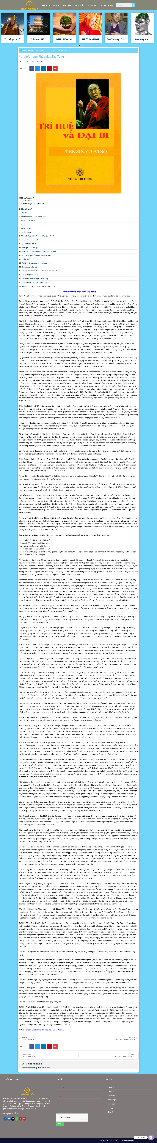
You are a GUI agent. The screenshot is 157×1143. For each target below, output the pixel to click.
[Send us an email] (13, 1119)
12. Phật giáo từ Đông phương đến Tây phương (37, 251)
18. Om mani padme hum (28, 275)
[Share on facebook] (31, 68)
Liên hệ (110, 5)
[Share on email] (55, 68)
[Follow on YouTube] (24, 1119)
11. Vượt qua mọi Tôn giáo (29, 247)
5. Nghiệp (22, 224)
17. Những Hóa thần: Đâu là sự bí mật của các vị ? (38, 271)
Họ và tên (59, 1088)
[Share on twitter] (37, 68)
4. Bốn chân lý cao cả (27, 220)
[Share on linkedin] (43, 68)
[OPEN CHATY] (151, 1137)
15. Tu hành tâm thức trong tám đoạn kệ (35, 263)
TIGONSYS (131, 1141)
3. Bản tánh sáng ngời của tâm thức (32, 217)
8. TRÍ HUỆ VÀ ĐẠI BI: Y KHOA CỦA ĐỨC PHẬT (36, 236)
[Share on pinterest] (49, 68)
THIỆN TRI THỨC (115, 1141)
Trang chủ (45, 5)
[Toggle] (151, 1091)
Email (58, 1097)
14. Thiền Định (24, 259)
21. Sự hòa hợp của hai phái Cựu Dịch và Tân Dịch (38, 286)
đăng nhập (33, 1068)
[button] (74, 45)
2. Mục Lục (23, 213)
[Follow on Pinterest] (20, 1119)
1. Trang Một (25, 209)
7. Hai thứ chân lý (25, 232)
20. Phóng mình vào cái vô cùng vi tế (33, 282)
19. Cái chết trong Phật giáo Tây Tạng (33, 278)
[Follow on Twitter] (9, 1119)
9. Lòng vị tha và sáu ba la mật (30, 240)
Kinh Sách (67, 5)
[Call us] (16, 1119)
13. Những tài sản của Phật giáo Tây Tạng (35, 255)
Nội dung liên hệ (61, 1106)
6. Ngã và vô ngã (25, 228)
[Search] (133, 5)
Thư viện (55, 5)
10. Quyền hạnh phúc (27, 244)
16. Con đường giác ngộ (28, 267)
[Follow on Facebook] (5, 1119)
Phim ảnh (92, 5)
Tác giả (103, 5)
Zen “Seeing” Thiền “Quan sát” (90, 40)
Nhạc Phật (79, 5)
